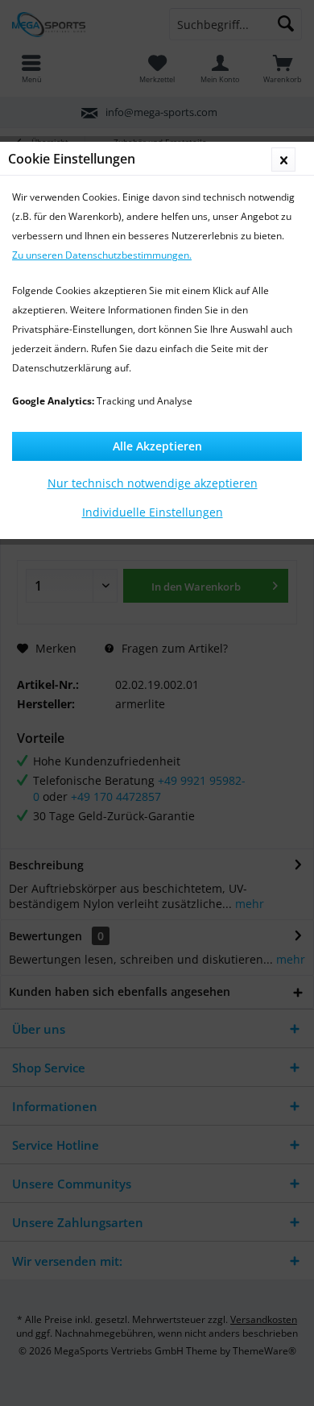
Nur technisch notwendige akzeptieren (153, 483)
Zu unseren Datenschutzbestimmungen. (102, 255)
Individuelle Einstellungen (152, 512)
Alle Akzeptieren (157, 446)
